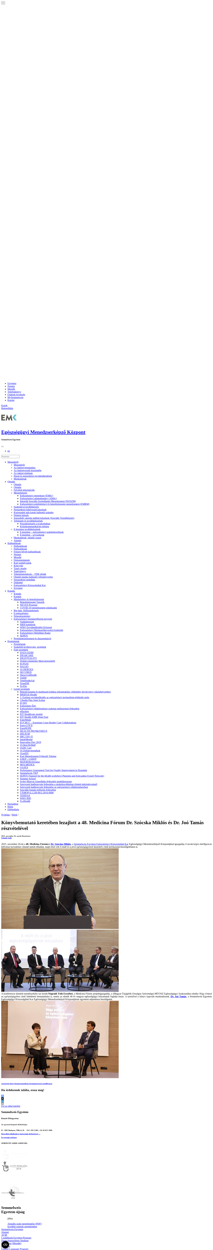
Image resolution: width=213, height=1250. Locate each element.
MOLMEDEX (27, 764)
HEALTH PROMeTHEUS (33, 731)
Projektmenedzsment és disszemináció (32, 638)
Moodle (11, 389)
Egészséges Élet (28, 705)
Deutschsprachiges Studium (15, 1240)
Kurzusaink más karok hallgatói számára (33, 512)
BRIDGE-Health (28, 694)
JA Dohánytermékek (30, 750)
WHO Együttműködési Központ (36, 627)
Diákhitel (18, 582)
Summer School (28, 778)
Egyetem (11, 383)
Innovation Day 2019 (30, 742)
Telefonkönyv (14, 391)
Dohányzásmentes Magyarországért (37, 661)
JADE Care (25, 748)
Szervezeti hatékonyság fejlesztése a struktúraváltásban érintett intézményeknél (58, 784)
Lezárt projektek (22, 689)
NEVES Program (28, 605)
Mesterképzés (20, 492)
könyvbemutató (16, 1084)
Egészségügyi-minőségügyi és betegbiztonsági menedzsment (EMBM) (54, 504)
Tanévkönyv (20, 571)
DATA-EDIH (27, 652)
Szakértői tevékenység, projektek (30, 647)
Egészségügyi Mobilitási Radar (35, 633)
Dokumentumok (22, 560)
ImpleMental (26, 739)
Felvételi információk (24, 490)
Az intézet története (23, 473)
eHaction (24, 711)
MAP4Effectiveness (30, 762)
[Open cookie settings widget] (5, 1244)
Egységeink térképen (9, 1137)
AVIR (4, 1235)
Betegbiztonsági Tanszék (32, 602)
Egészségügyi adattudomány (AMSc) (38, 498)
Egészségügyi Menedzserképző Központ (43, 432)
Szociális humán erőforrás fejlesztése (38, 790)
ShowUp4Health (28, 675)
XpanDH (24, 683)
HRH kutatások (27, 624)
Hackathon (12, 804)
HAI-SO (24, 666)
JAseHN (24, 753)
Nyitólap (5, 814)
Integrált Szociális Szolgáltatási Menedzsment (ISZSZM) (48, 501)
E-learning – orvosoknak (32, 535)
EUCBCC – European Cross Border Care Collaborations (48, 722)
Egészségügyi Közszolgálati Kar (30, 585)
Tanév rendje (20, 568)
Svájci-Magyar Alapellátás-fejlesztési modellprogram (46, 781)
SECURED (26, 672)
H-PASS (24, 663)
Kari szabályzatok (22, 563)
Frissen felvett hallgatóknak (27, 551)
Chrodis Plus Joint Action (32, 700)
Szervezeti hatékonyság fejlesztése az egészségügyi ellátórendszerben (54, 787)
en (8, 451)
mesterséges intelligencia (43, 1084)
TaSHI (23, 677)
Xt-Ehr (23, 686)
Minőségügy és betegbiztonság (29, 599)
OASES (24, 767)
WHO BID (25, 798)
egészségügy (5, 1084)
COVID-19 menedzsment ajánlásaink (38, 607)
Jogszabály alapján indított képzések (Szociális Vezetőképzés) (44, 518)
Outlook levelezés (16, 394)
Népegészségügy (22, 616)
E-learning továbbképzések (27, 529)
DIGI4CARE (26, 655)
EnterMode (25, 719)
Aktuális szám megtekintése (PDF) (24, 1223)
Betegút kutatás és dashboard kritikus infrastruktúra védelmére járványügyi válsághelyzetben (65, 691)
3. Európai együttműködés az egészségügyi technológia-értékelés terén (54, 697)
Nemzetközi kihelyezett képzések (30, 509)
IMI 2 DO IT (26, 736)
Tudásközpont (27, 621)
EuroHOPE (25, 728)
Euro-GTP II (26, 725)
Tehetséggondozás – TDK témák (30, 574)
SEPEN (24, 635)
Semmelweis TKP (29, 773)
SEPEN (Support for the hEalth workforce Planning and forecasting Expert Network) (62, 776)
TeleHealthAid (27, 680)
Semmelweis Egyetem (12, 1229)
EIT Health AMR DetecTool (34, 717)
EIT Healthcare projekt (31, 714)
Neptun (11, 386)
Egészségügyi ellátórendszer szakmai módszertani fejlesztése (49, 708)
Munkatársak (20, 478)
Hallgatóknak (14, 543)
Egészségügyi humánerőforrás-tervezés (33, 619)
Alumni (17, 540)
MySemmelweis (15, 397)
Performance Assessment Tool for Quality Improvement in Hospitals (53, 770)
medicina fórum (28, 1084)
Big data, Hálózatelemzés (26, 610)
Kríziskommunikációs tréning (34, 526)
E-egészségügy (21, 613)
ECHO (23, 703)
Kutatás (11, 591)
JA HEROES (26, 669)
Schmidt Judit (6, 838)
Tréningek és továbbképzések (28, 521)
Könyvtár (18, 565)
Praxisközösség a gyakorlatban (35, 523)
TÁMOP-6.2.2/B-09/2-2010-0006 (37, 792)
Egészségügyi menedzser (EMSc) (36, 495)
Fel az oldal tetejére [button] (10, 1106)
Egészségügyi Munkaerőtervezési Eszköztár (41, 630)
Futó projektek (21, 649)
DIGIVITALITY (28, 658)
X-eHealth (25, 801)
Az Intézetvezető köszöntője (27, 470)
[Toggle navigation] (2, 446)
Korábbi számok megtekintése (22, 1226)
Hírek (10, 806)
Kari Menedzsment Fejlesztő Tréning (38, 756)
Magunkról (12, 462)
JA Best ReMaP (28, 745)
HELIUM (25, 734)
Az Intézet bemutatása (24, 467)
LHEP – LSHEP (28, 759)
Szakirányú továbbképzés (26, 507)
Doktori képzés (21, 515)
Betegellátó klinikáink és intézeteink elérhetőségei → (20, 1134)
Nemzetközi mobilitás (24, 579)
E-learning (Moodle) (11, 1243)
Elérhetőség (13, 809)
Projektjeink (13, 641)
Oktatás (11, 481)
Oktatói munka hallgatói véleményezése (33, 577)
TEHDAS (25, 795)
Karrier (11, 400)
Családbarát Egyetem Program (16, 1237)
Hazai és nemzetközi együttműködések (33, 476)
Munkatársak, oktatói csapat (27, 537)
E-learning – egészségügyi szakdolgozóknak (42, 532)
